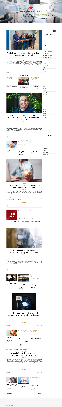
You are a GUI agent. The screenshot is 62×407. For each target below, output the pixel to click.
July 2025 (44, 69)
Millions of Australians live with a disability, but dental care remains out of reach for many (24, 117)
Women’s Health (31, 24)
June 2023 (44, 111)
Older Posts (9, 393)
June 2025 (44, 71)
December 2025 (45, 65)
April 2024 (44, 90)
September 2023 (46, 105)
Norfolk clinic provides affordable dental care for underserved (24, 54)
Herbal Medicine (10, 24)
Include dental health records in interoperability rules (11, 87)
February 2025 (45, 73)
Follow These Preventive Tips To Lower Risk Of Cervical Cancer (23, 386)
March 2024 (45, 92)
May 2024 (44, 88)
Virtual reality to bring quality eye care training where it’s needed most (24, 186)
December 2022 (45, 123)
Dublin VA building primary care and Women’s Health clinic (11, 386)
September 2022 (46, 130)
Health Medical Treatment (20, 24)
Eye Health (44, 24)
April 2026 (44, 63)
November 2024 (45, 77)
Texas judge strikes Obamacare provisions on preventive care (24, 354)
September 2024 (46, 82)
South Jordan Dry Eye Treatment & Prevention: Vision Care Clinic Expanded (24, 314)
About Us (31, 26)
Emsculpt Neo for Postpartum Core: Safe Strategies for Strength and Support (48, 47)
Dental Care (38, 24)
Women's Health (24, 351)
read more (24, 69)
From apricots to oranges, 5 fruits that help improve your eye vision (11, 339)
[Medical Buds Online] (31, 11)
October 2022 (45, 128)
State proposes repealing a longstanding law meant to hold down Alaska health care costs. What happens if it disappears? (36, 285)
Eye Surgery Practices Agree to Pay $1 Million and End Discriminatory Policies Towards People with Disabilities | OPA (23, 341)
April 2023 (44, 115)
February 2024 (45, 94)
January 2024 (45, 96)
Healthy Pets (45, 150)
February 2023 (45, 119)
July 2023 (44, 109)
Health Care (45, 144)
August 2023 (45, 107)
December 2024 (45, 75)
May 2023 (44, 113)
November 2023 (45, 100)
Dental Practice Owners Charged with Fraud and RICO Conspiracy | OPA (35, 87)
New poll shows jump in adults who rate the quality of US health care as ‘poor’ (11, 283)
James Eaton (10, 72)
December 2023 (45, 98)
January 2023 (45, 121)
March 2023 (45, 117)
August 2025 (45, 67)
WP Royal (12, 405)
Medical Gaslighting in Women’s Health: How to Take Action (35, 387)
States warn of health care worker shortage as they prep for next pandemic (24, 251)
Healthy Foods (51, 24)
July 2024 (44, 84)
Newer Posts (38, 393)
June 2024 (44, 86)
